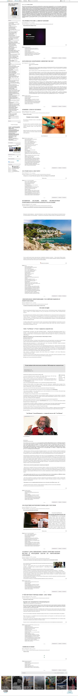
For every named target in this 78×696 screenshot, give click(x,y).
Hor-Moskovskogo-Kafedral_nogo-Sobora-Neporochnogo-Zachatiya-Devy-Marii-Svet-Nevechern (14, 131)
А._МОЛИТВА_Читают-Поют (13, 37)
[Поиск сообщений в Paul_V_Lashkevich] (18, 160)
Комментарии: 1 (15, 135)
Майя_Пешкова (31, 205)
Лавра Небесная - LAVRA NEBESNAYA (12, 137)
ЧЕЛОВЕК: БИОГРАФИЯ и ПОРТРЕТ (14, 100)
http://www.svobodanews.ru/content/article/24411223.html (35, 485)
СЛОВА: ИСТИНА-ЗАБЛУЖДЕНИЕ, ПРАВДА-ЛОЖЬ (56, 10)
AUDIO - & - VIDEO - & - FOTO (49, 16)
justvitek (30, 558)
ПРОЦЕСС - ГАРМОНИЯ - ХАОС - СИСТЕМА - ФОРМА (14, 57)
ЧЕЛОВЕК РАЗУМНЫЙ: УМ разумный (14, 98)
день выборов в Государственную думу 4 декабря (31, 442)
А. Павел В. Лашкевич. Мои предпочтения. (13, 35)
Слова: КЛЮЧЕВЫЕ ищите (13, 82)
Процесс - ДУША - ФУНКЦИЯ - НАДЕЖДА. (56, 12)
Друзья (12, 3)
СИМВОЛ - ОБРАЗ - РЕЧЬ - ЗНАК (13, 77)
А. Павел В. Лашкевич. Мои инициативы (59, 15)
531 (55, 672)
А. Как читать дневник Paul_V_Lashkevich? (12, 29)
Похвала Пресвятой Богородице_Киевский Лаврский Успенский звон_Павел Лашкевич (14, 134)
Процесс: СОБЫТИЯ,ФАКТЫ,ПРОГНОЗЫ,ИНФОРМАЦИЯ (16, 64)
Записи (9, 3)
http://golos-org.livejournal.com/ (28, 337)
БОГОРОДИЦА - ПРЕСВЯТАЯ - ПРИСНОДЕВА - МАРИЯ (13, 42)
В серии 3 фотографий (16, 152)
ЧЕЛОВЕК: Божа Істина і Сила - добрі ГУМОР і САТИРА (41, 7)
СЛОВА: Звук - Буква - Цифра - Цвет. (14, 78)
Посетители (15, 170)
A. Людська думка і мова (12, 22)
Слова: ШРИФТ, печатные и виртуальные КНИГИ (13, 86)
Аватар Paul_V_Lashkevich (14, 11)
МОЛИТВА (23, 14)
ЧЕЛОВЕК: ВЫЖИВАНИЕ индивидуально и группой (12, 109)
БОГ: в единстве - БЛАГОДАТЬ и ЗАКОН (30, 188)
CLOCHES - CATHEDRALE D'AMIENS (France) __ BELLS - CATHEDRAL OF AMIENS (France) (14, 128)
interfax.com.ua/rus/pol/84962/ (33, 64)
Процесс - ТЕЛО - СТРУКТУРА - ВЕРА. (14, 61)
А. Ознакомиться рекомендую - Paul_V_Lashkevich (13, 32)
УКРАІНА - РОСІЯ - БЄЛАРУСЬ (13, 90)
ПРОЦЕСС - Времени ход (51, 13)
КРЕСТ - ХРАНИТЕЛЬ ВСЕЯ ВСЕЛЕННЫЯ (33, 14)
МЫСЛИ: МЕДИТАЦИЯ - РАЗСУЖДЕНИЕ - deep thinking (13, 50)
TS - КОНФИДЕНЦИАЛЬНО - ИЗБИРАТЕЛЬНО (13, 27)
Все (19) (19, 122)
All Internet (10, 23)
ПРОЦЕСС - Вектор (58, 13)
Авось (30, 0)
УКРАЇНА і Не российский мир (13, 91)
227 (57, 672)
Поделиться (64, 106)
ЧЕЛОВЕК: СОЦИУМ (12, 113)
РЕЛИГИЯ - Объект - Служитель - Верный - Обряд (51, 11)
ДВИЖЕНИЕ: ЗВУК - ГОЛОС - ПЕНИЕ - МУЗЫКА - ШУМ (56, 14)
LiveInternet (10, 1)
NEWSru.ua (28, 410)
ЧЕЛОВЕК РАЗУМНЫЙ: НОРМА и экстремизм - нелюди (14, 97)
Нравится (60, 106)
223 (62, 672)
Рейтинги (26, 0)
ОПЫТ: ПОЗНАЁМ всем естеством (14, 52)
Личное (26, 265)
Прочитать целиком (35, 112)
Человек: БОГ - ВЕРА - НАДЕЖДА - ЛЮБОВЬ (31, 291)
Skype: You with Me (40, 16)
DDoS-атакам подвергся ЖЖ (38, 474)
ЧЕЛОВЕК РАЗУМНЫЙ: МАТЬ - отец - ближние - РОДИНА (14, 96)
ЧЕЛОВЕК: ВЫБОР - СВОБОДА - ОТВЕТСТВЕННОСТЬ (13, 107)
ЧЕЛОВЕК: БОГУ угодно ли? (13, 104)
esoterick (30, 112)
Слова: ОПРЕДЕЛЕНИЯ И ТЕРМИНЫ (33, 10)
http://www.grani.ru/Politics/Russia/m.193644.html (34, 357)
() (56, 106)
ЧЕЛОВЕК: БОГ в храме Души (13, 103)
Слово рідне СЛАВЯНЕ (12, 89)
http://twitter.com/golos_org (27, 338)
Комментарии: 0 (14, 132)
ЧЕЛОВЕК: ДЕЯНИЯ (12, 110)
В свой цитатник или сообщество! (43, 112)
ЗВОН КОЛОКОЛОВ (43, 14)
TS (35, 16)
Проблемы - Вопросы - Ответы (13, 54)
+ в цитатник (33, 22)
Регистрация (17, 0)
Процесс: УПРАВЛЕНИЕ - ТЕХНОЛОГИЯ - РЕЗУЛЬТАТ (13, 66)
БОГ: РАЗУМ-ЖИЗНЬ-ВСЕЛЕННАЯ (29, 143)
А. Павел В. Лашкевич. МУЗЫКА (13, 36)
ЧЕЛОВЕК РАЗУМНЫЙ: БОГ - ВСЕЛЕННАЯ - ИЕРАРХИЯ (13, 92)
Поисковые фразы (16, 171)
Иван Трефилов (25, 440)
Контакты (70, 692)
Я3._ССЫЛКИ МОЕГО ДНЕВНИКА (35, 6)
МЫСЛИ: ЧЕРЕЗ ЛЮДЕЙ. (12, 51)
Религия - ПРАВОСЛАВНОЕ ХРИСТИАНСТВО (13, 72)
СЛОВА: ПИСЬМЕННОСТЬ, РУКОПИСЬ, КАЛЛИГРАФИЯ (13, 85)
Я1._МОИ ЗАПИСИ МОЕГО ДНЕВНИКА (59, 6)
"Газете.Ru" (36, 386)
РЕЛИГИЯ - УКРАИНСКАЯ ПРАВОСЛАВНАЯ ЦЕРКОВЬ (13, 76)
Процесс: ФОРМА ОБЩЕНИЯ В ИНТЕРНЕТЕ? (31, 267)
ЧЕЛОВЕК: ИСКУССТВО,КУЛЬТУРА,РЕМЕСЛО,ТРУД (15, 111)
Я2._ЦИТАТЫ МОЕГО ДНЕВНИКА (14, 116)
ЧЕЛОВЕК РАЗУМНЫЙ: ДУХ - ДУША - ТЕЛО (31, 187)
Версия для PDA (70, 691)
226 (58, 672)
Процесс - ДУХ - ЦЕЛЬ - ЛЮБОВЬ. (14, 58)
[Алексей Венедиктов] (40, 435)
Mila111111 (31, 174)
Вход (21, 0)
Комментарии (16, 3)
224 (61, 672)
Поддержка (60, 0)
